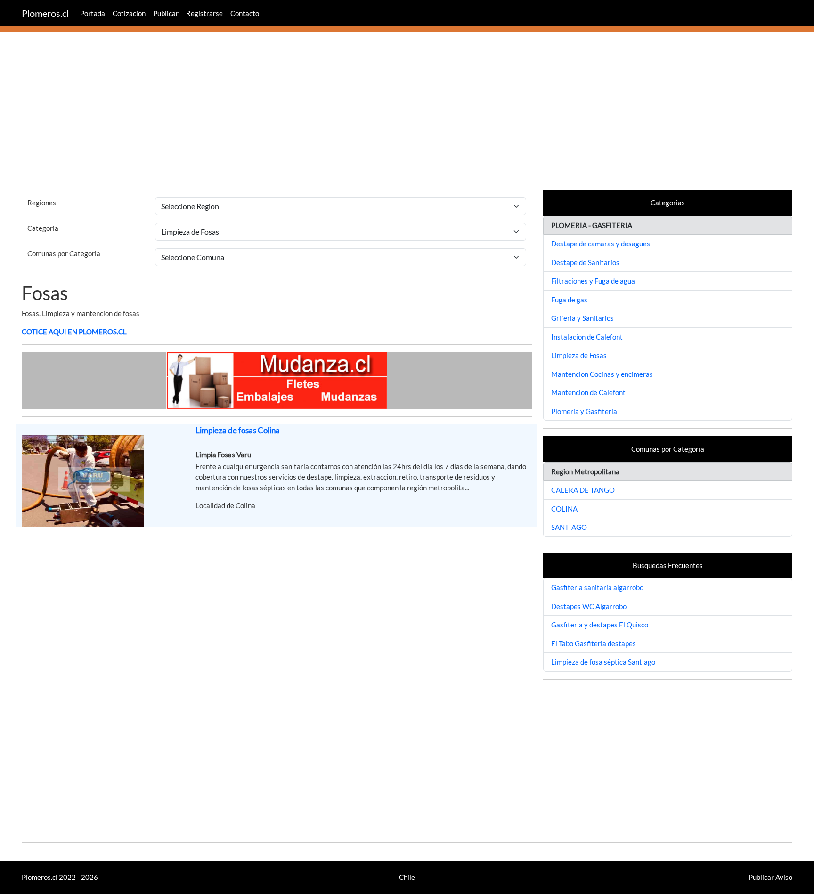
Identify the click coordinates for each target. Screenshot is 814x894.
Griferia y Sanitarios (582, 318)
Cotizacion (129, 13)
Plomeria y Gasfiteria (584, 411)
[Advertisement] (407, 108)
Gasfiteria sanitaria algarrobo (597, 587)
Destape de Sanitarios (585, 262)
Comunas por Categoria (63, 253)
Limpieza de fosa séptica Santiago (603, 662)
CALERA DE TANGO (583, 490)
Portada (92, 13)
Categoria (42, 228)
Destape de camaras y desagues (600, 243)
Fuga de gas (569, 299)
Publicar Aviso (770, 877)
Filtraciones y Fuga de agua (593, 280)
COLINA (564, 508)
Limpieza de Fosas (579, 355)
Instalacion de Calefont (587, 337)
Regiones (41, 202)
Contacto (244, 13)
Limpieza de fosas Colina (237, 430)
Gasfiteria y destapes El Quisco (599, 624)
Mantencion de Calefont (588, 392)
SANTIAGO (569, 527)
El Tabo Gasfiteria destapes (593, 643)
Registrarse (204, 13)
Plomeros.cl (45, 13)
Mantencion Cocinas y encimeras (602, 374)
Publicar (166, 13)
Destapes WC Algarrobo (589, 606)
